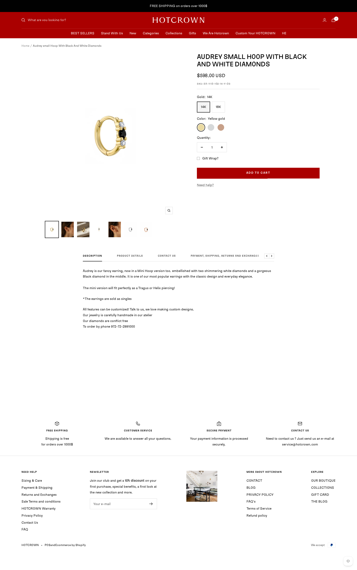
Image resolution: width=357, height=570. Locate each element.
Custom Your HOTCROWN (255, 33)
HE (284, 33)
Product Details (130, 256)
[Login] (324, 20)
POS (47, 545)
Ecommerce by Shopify (70, 545)
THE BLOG (319, 501)
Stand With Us (112, 33)
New (133, 33)
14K (203, 106)
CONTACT (254, 480)
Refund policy (256, 515)
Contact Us (29, 522)
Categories (151, 33)
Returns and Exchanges (39, 494)
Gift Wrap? (210, 158)
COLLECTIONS (322, 487)
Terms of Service (258, 508)
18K (218, 106)
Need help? (205, 185)
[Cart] (333, 20)
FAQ (24, 529)
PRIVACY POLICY (260, 494)
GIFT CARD (320, 494)
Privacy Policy (32, 515)
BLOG (251, 487)
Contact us (167, 256)
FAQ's (251, 501)
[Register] (151, 503)
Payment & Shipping (36, 487)
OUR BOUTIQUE (323, 480)
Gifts (192, 33)
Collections (173, 33)
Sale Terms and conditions (41, 501)
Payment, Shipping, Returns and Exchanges (225, 256)
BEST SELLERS (82, 33)
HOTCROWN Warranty (38, 508)
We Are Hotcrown (216, 33)
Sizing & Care (31, 480)
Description (92, 256)
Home (25, 46)
